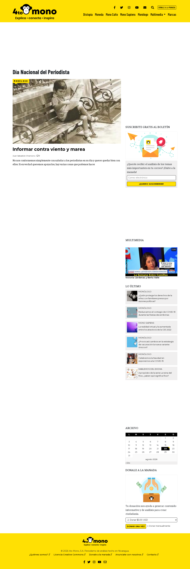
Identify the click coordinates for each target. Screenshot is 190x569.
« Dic (128, 463)
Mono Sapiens (146, 323)
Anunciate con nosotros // (129, 554)
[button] (152, 7)
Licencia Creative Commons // (70, 554)
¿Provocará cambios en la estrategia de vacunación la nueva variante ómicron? (156, 344)
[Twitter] (121, 7)
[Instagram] (129, 7)
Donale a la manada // (100, 554)
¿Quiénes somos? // (39, 554)
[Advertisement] (89, 43)
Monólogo (21, 81)
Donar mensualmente (159, 526)
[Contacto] (144, 7)
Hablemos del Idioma (150, 369)
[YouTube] (137, 7)
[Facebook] (114, 7)
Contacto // (153, 554)
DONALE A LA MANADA (167, 7)
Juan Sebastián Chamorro (24, 156)
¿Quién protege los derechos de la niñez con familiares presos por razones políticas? (155, 298)
